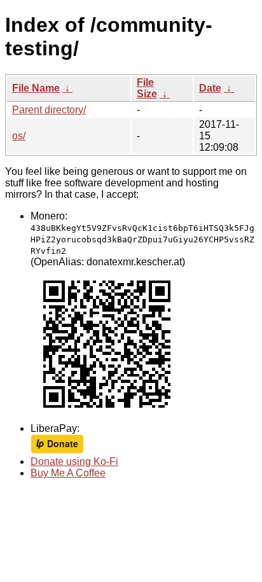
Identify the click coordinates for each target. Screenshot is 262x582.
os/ (18, 135)
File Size (147, 88)
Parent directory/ (49, 109)
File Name (36, 88)
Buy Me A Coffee (68, 473)
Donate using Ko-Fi (74, 461)
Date (210, 88)
